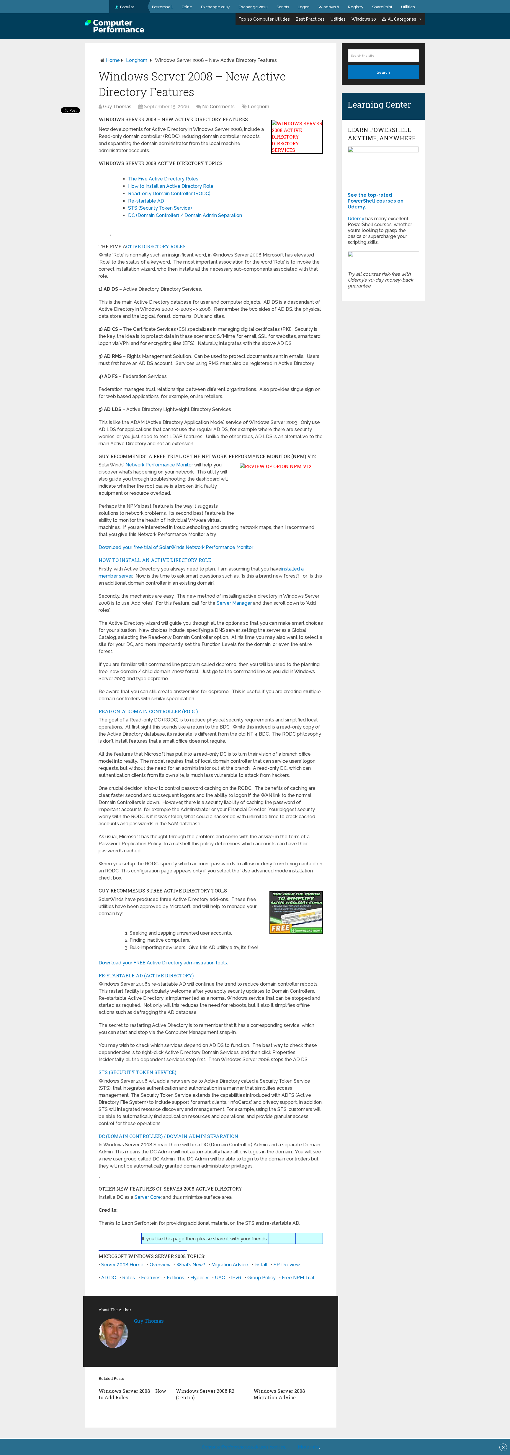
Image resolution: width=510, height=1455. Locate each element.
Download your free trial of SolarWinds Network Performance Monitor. (176, 547)
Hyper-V (199, 1277)
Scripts (283, 7)
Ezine (187, 7)
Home (113, 60)
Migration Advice (229, 1264)
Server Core (148, 1197)
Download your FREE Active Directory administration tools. (163, 963)
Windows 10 (364, 19)
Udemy (356, 218)
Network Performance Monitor (159, 465)
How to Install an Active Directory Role (170, 186)
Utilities (408, 7)
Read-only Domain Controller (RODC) (169, 193)
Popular (126, 7)
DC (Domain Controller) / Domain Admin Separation (185, 215)
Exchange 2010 (253, 7)
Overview (160, 1264)
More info (308, 1447)
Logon (304, 7)
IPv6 (236, 1277)
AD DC (108, 1277)
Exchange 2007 (215, 7)
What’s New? (190, 1264)
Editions (175, 1277)
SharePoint (382, 7)
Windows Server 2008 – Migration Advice (281, 1394)
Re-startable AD (146, 201)
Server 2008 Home (122, 1264)
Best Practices (310, 19)
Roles (128, 1277)
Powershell (162, 7)
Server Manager (234, 603)
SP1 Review (287, 1264)
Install (260, 1264)
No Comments (218, 106)
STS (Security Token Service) (160, 208)
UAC (220, 1277)
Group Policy (261, 1277)
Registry (355, 7)
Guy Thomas (117, 106)
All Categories (402, 19)
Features (151, 1277)
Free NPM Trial (298, 1277)
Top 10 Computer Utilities (264, 19)
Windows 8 (328, 7)
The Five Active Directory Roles (163, 179)
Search (383, 72)
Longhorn (136, 60)
